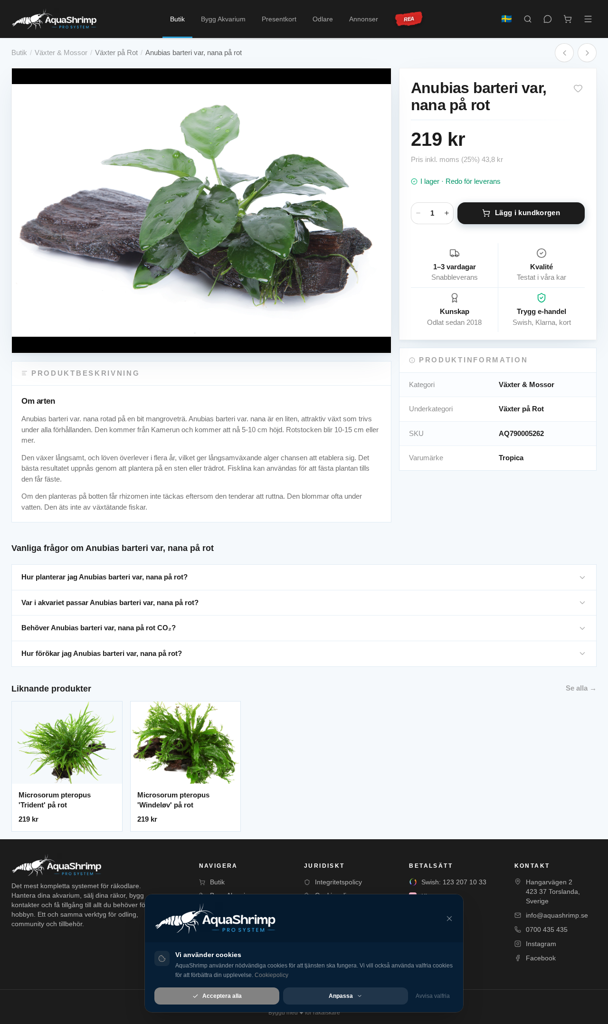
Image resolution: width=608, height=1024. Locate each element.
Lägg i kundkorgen (527, 213)
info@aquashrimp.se (557, 915)
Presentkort (279, 19)
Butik (177, 19)
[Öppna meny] (588, 19)
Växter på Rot (116, 52)
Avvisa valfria (433, 996)
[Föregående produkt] (564, 52)
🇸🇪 (506, 19)
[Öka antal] (446, 213)
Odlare (323, 19)
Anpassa (341, 996)
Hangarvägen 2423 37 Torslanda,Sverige (553, 891)
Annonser (363, 19)
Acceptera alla (222, 996)
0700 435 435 (547, 929)
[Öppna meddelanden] (548, 19)
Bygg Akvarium (223, 19)
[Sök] (528, 19)
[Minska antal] (418, 213)
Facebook (541, 958)
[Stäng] (449, 918)
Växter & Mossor (61, 52)
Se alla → (581, 688)
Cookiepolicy (271, 975)
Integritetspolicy (338, 882)
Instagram (541, 944)
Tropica (511, 458)
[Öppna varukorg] (568, 19)
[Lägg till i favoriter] (578, 88)
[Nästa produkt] (587, 52)
